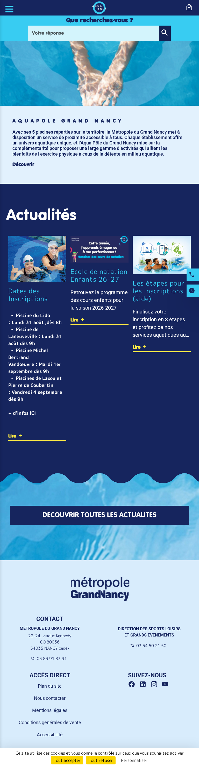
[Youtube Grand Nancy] (166, 684)
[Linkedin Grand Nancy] (144, 684)
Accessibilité (50, 734)
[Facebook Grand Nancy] (133, 684)
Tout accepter (67, 760)
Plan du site (50, 686)
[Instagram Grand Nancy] (155, 684)
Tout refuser (101, 760)
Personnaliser (134, 760)
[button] (165, 33)
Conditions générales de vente (50, 722)
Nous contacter (50, 698)
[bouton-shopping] (189, 7)
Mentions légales (49, 710)
